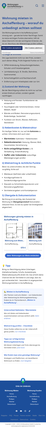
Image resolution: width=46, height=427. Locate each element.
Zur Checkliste (20, 332)
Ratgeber (4, 415)
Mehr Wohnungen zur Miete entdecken (23, 255)
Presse (16, 415)
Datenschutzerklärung (37, 52)
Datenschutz (24, 419)
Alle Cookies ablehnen (33, 48)
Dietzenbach (11, 404)
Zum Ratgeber (26, 361)
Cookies (33, 419)
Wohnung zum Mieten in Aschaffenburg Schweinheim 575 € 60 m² (14, 240)
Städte (34, 415)
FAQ (10, 415)
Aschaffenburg (12, 396)
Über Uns (42, 415)
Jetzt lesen (21, 347)
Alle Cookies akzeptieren (11, 48)
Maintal (11, 401)
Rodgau (11, 399)
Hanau (11, 394)
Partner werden (25, 415)
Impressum (14, 419)
